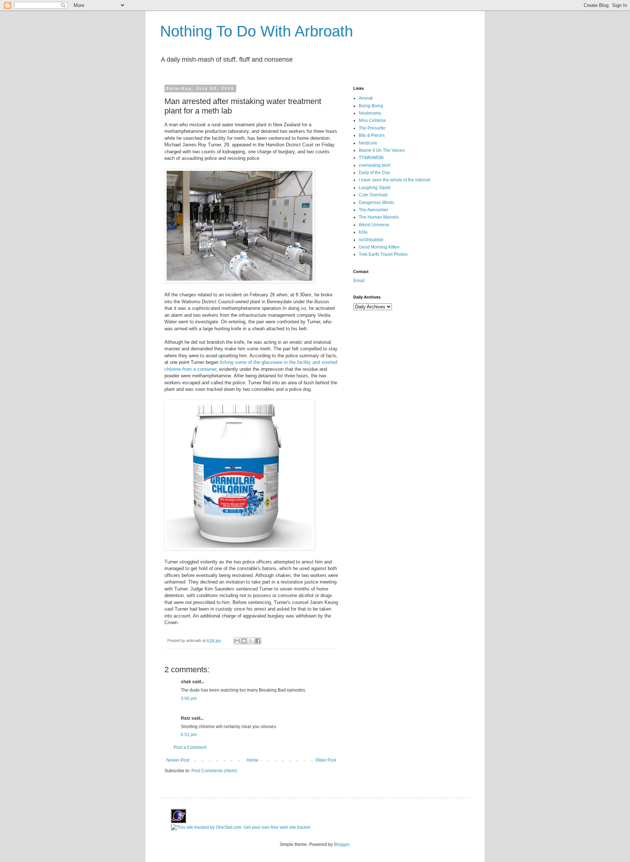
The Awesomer (373, 209)
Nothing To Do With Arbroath (256, 31)
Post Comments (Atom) (214, 770)
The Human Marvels (379, 217)
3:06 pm (189, 698)
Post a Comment (190, 747)
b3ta (363, 232)
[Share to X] (250, 640)
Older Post (325, 760)
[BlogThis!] (244, 640)
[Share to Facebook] (257, 640)
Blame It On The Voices (382, 150)
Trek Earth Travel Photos (383, 254)
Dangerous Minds (376, 202)
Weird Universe (374, 224)
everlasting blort (374, 165)
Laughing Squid (374, 187)
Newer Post (177, 760)
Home (252, 760)
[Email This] (237, 640)
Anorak (366, 98)
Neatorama (370, 113)
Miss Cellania (372, 120)
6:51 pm (189, 734)
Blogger (341, 844)
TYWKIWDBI (371, 157)
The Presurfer (372, 128)
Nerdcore (368, 143)
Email (359, 280)
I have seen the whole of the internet (394, 179)
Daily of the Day (374, 172)
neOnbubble (371, 239)
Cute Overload (373, 194)
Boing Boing (371, 105)
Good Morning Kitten (379, 247)
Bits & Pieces (372, 135)
